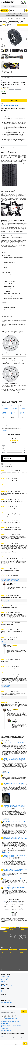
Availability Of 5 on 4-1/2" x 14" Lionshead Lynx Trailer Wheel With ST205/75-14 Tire (15, 822)
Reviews (11, 89)
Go (26, 10)
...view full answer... (6, 772)
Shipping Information (6, 979)
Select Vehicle (4, 10)
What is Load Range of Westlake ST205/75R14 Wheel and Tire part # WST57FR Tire (15, 775)
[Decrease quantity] (2, 97)
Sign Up (3, 991)
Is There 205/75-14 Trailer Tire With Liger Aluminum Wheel (14, 878)
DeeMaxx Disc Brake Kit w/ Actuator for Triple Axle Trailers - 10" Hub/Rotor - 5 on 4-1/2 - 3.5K (23, 413)
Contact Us (3, 981)
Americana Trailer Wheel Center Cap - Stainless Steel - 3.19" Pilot (14, 413)
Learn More (4, 430)
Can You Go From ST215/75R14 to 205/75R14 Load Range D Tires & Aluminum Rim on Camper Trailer (14, 759)
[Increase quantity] (7, 97)
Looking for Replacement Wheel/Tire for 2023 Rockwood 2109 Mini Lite (13, 743)
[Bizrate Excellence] (6, 1037)
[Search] (3, 7)
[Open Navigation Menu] (1, 1)
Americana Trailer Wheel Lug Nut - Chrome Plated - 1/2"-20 (5, 413)
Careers (3, 997)
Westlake (3, 80)
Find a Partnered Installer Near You (9, 985)
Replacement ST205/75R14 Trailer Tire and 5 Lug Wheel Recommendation (14, 856)
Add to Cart (22, 24)
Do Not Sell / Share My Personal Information (11, 1025)
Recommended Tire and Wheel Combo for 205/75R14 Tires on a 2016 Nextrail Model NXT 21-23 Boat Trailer (15, 838)
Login (2, 990)
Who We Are (4, 996)
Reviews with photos (8, 466)
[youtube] (16, 1017)
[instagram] (13, 1017)
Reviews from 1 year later (9, 464)
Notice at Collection (5, 1026)
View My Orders (5, 976)
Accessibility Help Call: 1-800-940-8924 (10, 1021)
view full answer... (6, 755)
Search (3, 1003)
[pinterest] (9, 1017)
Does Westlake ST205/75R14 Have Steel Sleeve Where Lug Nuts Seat (14, 888)
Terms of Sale (4, 1028)
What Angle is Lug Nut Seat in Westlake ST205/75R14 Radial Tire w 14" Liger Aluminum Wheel (15, 870)
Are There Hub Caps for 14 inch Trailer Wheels (13, 783)
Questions (18, 89)
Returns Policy (4, 978)
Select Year (12, 10)
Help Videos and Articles (6, 1002)
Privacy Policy (4, 1023)
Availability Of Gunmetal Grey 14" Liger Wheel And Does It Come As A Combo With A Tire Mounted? (14, 806)
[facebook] (6, 1017)
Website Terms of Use (6, 1030)
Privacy (2, 1012)
